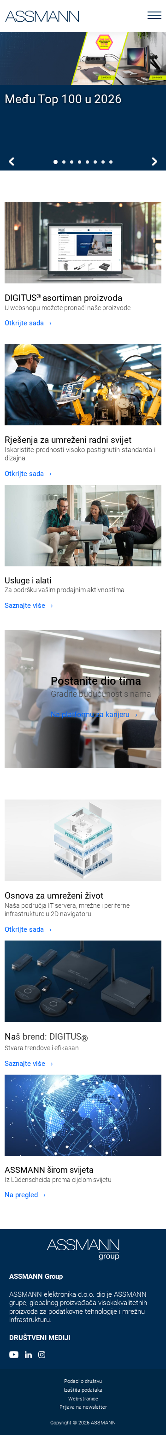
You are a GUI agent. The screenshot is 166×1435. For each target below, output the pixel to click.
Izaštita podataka (83, 1390)
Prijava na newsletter (83, 1407)
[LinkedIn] (28, 1356)
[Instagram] (41, 1356)
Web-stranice (83, 1399)
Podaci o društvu (83, 1381)
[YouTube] (13, 1356)
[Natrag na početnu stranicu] (42, 14)
